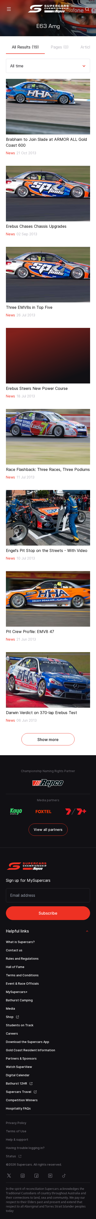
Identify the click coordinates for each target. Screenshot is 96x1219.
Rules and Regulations (22, 958)
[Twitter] (9, 1176)
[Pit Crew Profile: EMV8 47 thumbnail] (48, 599)
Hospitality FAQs (18, 1108)
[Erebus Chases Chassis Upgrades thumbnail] (48, 193)
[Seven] (75, 811)
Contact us (14, 950)
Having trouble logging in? (25, 1148)
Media (10, 1008)
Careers (12, 1033)
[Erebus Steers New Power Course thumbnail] (48, 355)
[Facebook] (36, 1176)
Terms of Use (16, 1131)
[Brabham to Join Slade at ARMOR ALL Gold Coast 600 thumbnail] (48, 106)
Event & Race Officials (22, 983)
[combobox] (10, 66)
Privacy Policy (16, 1123)
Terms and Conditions (22, 975)
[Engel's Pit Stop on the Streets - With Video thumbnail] (48, 518)
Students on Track (19, 1025)
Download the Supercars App (27, 1042)
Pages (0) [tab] (60, 47)
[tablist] (48, 45)
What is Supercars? (20, 942)
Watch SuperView (19, 1067)
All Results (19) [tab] (25, 47)
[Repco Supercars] (48, 9)
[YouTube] (50, 1176)
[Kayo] (16, 811)
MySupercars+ (17, 992)
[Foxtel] (43, 811)
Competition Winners (22, 1100)
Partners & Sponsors (21, 1058)
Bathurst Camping (19, 1000)
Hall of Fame (15, 967)
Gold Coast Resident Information (30, 1050)
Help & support (17, 1139)
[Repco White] (48, 783)
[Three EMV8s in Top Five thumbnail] (48, 274)
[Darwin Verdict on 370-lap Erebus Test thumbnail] (48, 680)
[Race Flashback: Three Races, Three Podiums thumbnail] (48, 437)
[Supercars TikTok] (64, 1176)
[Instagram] (23, 1176)
